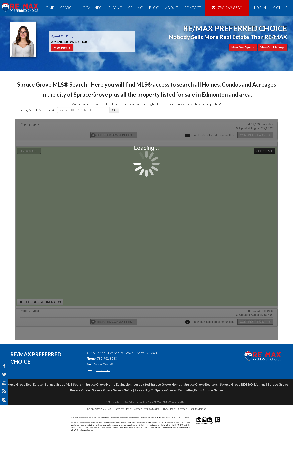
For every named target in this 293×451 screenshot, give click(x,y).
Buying (115, 7)
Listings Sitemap (197, 408)
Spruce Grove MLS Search (64, 384)
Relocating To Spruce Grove (155, 390)
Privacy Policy (169, 408)
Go (114, 110)
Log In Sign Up (271, 7)
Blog (154, 7)
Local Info (91, 7)
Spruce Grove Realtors (201, 384)
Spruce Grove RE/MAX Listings (242, 384)
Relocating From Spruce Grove (200, 390)
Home (48, 7)
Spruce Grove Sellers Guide (112, 390)
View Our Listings (272, 47)
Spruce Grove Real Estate (24, 384)
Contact (192, 7)
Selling (135, 7)
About (171, 7)
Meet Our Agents (242, 47)
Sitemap (182, 408)
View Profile (62, 47)
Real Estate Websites (118, 408)
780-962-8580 (229, 7)
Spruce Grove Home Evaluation (108, 384)
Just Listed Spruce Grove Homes (158, 384)
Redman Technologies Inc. (146, 408)
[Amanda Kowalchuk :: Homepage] (20, 7)
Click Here (103, 370)
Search (67, 7)
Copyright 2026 (97, 408)
